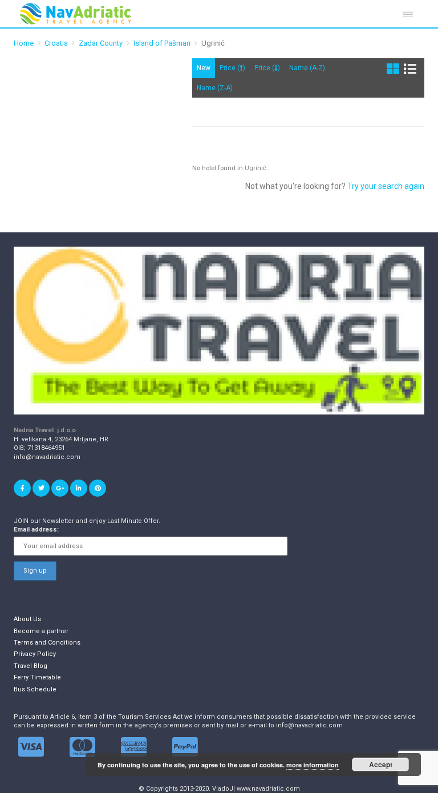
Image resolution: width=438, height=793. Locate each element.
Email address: (36, 529)
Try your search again (385, 186)
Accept (380, 764)
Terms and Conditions (47, 642)
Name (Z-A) (215, 88)
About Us (27, 619)
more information (312, 764)
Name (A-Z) (307, 68)
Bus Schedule (35, 689)
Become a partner (41, 631)
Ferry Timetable (37, 677)
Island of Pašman (161, 43)
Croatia (56, 43)
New (203, 68)
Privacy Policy (35, 654)
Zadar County (101, 43)
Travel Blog (30, 666)
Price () (232, 68)
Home (24, 43)
